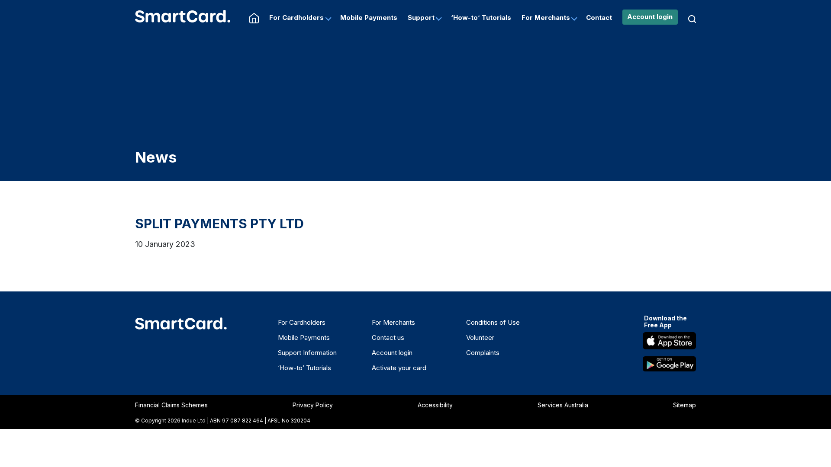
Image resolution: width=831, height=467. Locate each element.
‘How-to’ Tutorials (481, 17)
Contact (599, 17)
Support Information (307, 353)
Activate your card (399, 368)
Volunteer (480, 337)
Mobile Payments (368, 17)
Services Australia (563, 405)
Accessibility (435, 405)
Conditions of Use (493, 322)
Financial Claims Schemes (171, 405)
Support (421, 17)
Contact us (388, 337)
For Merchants (546, 17)
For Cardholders (296, 17)
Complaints (482, 353)
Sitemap (684, 405)
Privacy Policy (313, 405)
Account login (650, 17)
